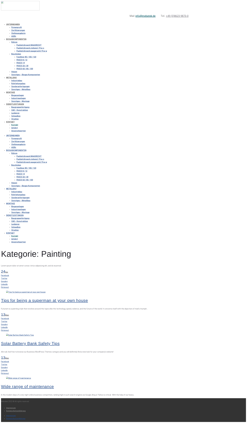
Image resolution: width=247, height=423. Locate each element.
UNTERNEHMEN (13, 24)
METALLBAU (11, 78)
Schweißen (15, 116)
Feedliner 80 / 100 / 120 (26, 57)
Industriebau (16, 81)
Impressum (11, 408)
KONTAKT (10, 122)
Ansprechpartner (18, 131)
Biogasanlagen (17, 95)
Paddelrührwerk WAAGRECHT (29, 45)
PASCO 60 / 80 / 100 (24, 69)
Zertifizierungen (18, 30)
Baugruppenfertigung (20, 107)
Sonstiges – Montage (20, 101)
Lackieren (15, 113)
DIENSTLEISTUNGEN (15, 104)
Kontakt (14, 125)
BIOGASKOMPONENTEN (16, 39)
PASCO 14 (20, 63)
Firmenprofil (16, 27)
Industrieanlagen (18, 98)
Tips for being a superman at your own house (44, 300)
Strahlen (15, 119)
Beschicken (16, 54)
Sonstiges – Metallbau (20, 89)
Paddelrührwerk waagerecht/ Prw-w (31, 51)
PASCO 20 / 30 (22, 66)
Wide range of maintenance (27, 386)
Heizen (14, 72)
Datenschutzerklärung (16, 411)
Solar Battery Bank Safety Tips (30, 343)
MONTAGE (10, 92)
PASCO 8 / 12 (21, 60)
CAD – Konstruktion (19, 110)
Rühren (14, 42)
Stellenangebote (18, 33)
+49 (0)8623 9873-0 (177, 15)
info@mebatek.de (145, 15)
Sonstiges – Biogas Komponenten (25, 75)
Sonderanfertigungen (20, 86)
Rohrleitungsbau (18, 83)
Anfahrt (14, 128)
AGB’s (13, 36)
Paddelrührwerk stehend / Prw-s (30, 48)
